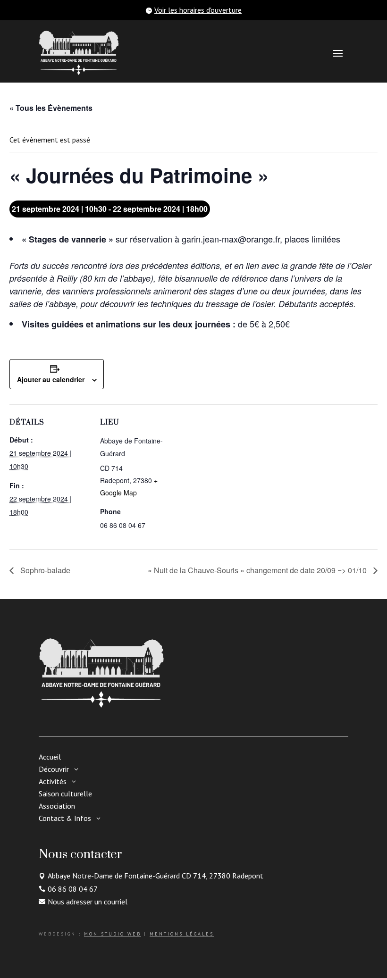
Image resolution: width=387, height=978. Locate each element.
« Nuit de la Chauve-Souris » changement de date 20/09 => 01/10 (258, 570)
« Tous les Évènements (51, 107)
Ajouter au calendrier (50, 379)
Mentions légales (182, 934)
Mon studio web (112, 934)
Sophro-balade (44, 570)
